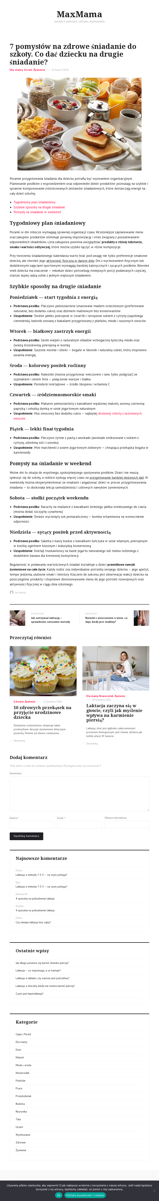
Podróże (20, 1080)
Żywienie (39, 70)
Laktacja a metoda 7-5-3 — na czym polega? (41, 874)
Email (61, 818)
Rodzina (20, 1104)
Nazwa (14, 818)
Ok (58, 1195)
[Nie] (154, 1191)
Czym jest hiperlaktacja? (30, 993)
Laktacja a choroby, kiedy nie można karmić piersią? (45, 986)
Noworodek (106, 696)
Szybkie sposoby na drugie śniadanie (39, 207)
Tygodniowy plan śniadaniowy (34, 202)
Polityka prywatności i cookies (85, 1195)
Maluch (20, 1057)
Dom (18, 1049)
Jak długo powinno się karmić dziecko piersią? (42, 963)
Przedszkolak (23, 1096)
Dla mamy (16, 70)
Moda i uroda (23, 1065)
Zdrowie (19, 701)
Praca (19, 1088)
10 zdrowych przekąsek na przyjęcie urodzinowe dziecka (42, 712)
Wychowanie (23, 1134)
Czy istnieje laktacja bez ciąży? (33, 922)
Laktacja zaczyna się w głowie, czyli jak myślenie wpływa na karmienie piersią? (114, 712)
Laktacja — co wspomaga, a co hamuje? (38, 970)
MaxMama (79, 14)
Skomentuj (19, 740)
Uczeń (28, 70)
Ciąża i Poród (23, 1034)
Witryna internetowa (116, 817)
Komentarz (16, 773)
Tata (18, 1119)
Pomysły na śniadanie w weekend (37, 212)
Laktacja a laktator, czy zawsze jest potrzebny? (43, 978)
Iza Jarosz (20, 592)
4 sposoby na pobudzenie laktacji (35, 898)
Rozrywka (21, 1111)
